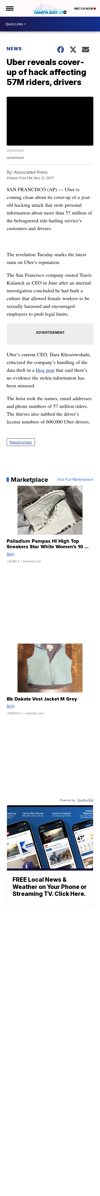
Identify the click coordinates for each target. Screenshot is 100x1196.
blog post (45, 370)
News (14, 48)
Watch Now (84, 8)
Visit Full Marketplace (75, 480)
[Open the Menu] (9, 8)
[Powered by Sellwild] (85, 800)
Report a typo (21, 442)
